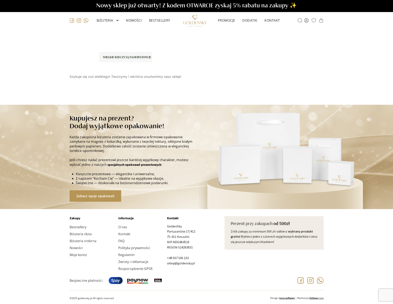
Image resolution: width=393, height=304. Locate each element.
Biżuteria (105, 20)
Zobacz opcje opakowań (95, 196)
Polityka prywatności (134, 248)
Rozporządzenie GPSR (135, 268)
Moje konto (78, 255)
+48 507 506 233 (178, 258)
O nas (122, 227)
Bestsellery (159, 20)
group (316, 298)
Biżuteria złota (81, 234)
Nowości (134, 20)
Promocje (226, 20)
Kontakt (272, 20)
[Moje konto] (306, 20)
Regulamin (126, 255)
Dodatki (249, 20)
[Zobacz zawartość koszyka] (321, 20)
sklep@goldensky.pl (181, 263)
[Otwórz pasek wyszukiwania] (299, 20)
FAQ (121, 241)
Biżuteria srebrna (83, 241)
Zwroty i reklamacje (133, 261)
